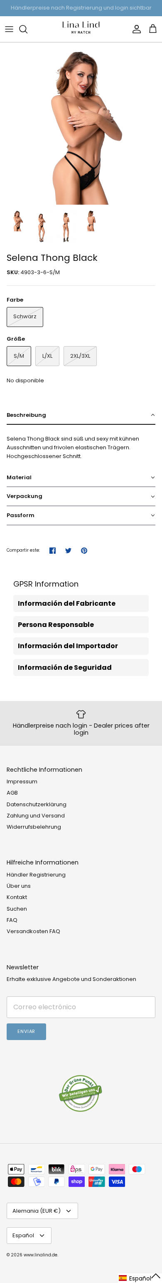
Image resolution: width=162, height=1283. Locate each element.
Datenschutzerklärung (36, 804)
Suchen (17, 909)
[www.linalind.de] (81, 29)
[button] (81, 415)
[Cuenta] (134, 29)
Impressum (22, 781)
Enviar (26, 1031)
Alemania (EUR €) (36, 1211)
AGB (12, 793)
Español (23, 1235)
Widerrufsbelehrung (34, 827)
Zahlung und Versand (36, 816)
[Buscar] (27, 29)
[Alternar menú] (9, 29)
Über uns (19, 886)
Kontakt (17, 897)
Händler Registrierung (36, 875)
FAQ (12, 920)
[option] (81, 123)
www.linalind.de (40, 1255)
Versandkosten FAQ (33, 931)
